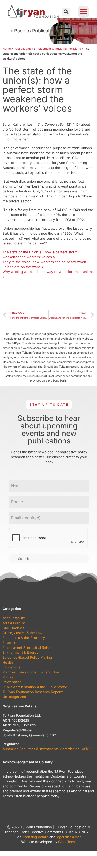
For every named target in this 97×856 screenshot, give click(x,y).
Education (10, 643)
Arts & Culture (14, 623)
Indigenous (11, 667)
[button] (66, 12)
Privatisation (12, 682)
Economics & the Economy (24, 638)
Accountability (14, 618)
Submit (23, 559)
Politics (8, 677)
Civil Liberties (13, 628)
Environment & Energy (20, 652)
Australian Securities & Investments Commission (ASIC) (47, 749)
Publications (22, 49)
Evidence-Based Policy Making (27, 657)
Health (8, 662)
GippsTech (66, 842)
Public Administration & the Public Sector (35, 687)
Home (7, 49)
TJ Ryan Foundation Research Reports (33, 692)
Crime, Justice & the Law (22, 633)
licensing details (35, 837)
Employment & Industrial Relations (57, 49)
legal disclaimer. (69, 837)
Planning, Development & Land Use (31, 672)
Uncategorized (14, 697)
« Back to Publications (34, 30)
